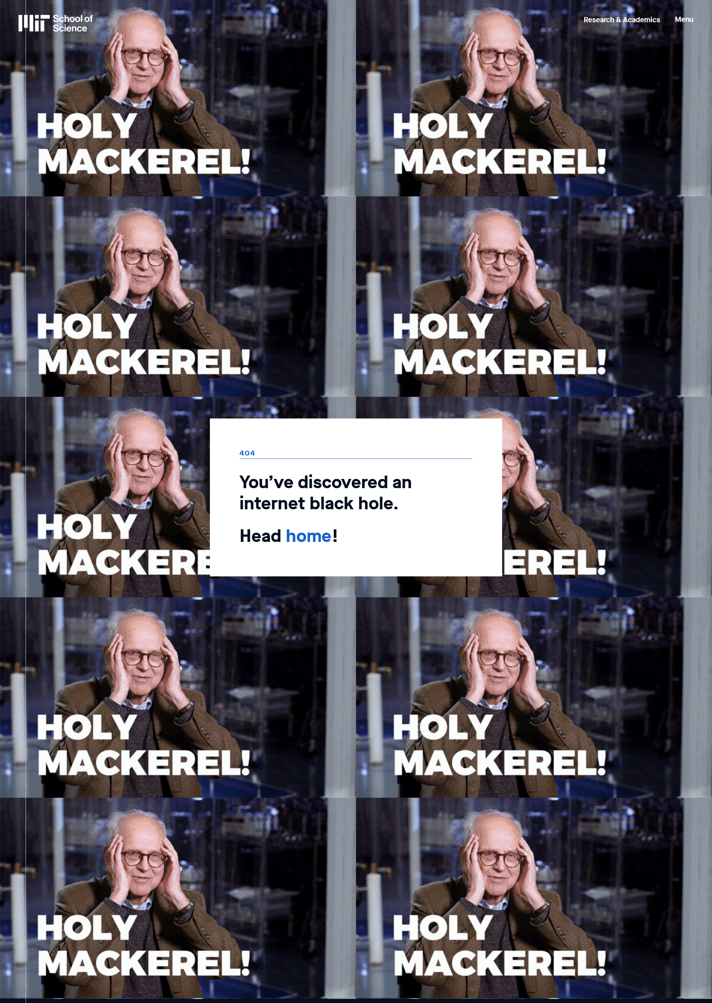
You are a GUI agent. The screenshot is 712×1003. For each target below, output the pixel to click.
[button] (684, 14)
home (309, 536)
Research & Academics (622, 20)
